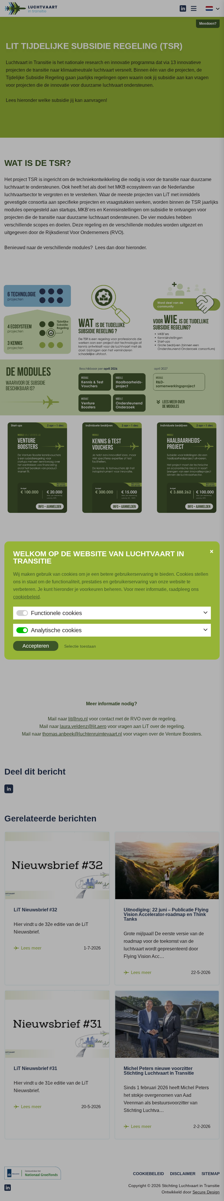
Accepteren (35, 646)
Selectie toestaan (80, 646)
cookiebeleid (26, 596)
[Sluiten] (211, 551)
